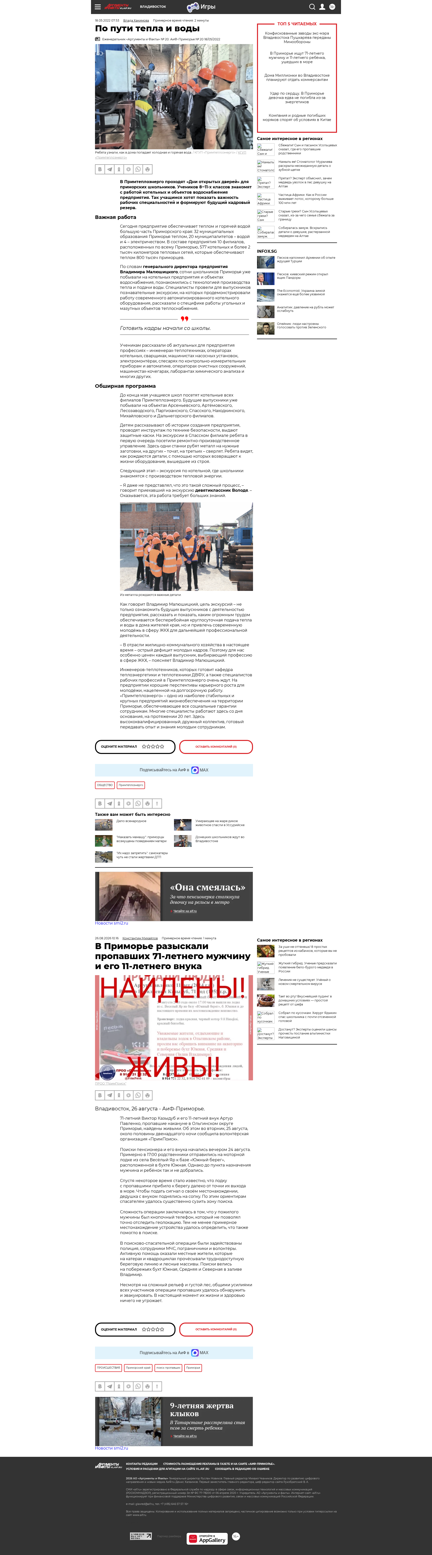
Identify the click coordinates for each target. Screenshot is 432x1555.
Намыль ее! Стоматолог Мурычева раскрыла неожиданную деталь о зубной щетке (305, 166)
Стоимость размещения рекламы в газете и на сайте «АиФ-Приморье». (219, 1464)
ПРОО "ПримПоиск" (110, 1083)
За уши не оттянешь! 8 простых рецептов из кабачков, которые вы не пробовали (307, 951)
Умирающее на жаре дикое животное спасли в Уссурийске (220, 823)
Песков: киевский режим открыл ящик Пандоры (302, 276)
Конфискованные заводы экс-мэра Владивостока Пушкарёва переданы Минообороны (297, 37)
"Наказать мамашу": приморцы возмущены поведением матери (141, 839)
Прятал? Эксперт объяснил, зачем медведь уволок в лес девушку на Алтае (305, 182)
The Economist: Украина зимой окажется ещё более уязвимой (301, 292)
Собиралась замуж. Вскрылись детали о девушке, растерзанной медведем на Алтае (304, 232)
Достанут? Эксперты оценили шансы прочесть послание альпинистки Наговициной (307, 1033)
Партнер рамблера (169, 1536)
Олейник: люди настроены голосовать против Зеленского (301, 325)
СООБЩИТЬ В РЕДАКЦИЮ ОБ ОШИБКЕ (242, 1469)
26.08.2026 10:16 (106, 938)
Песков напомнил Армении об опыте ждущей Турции (306, 259)
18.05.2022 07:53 (107, 20)
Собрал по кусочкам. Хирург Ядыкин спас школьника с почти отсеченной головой (307, 1017)
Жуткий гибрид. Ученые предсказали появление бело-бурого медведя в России (307, 967)
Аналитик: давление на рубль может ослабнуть (305, 309)
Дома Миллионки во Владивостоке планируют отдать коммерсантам (297, 77)
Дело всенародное (131, 821)
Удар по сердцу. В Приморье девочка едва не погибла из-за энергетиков (297, 97)
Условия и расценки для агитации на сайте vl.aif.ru (167, 1469)
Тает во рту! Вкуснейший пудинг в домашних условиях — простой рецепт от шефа (305, 1000)
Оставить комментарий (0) (216, 746)
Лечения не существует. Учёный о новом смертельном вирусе (304, 982)
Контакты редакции (142, 1464)
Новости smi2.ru (111, 923)
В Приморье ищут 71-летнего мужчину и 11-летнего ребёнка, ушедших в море (297, 57)
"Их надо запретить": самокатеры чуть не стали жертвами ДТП (142, 855)
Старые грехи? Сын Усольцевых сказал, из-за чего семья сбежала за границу (306, 215)
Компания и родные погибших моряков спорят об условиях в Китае (297, 117)
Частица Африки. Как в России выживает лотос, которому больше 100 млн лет (306, 199)
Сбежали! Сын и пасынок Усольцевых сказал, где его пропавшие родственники (307, 149)
